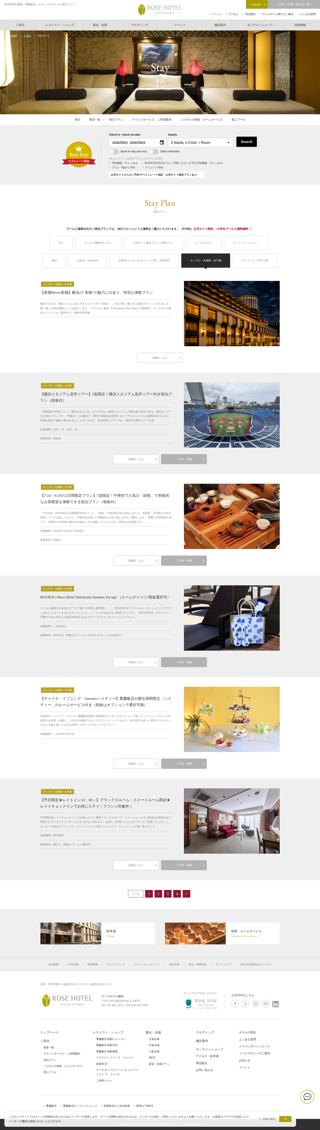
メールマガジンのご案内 (254, 1053)
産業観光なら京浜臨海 (117, 1105)
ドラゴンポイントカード (254, 1046)
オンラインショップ (260, 25)
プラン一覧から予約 (123, 167)
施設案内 (220, 25)
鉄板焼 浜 (101, 1063)
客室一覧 (94, 119)
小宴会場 (154, 1051)
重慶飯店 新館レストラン (111, 1039)
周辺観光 (250, 14)
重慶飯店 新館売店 (107, 1045)
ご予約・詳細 (184, 459)
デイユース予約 (154, 167)
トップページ (49, 1032)
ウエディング (139, 25)
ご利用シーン (104, 1080)
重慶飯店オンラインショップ (80, 1105)
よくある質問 (308, 14)
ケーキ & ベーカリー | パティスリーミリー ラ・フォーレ (117, 1072)
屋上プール (238, 119)
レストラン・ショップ (60, 25)
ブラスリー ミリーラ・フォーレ (114, 1057)
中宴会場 (154, 1045)
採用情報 (300, 25)
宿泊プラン (116, 119)
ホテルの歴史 (247, 1032)
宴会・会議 (100, 25)
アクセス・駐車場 (207, 1056)
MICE (152, 1057)
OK (285, 1119)
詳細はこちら (160, 357)
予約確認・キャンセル (125, 163)
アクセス (233, 14)
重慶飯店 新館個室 (107, 1051)
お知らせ (244, 1060)
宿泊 (77, 119)
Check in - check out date (124, 134)
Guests (172, 134)
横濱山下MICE (144, 1105)
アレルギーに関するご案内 (277, 14)
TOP (309, 1112)
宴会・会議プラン (159, 1063)
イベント (216, 14)
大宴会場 (154, 1039)
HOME (13, 35)
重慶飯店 (51, 1105)
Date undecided (169, 151)
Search (247, 142)
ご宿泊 (20, 25)
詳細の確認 (268, 1118)
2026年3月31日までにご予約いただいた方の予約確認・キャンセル (183, 163)
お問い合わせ (204, 1070)
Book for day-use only (134, 151)
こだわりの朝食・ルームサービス (201, 119)
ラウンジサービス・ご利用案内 (152, 119)
